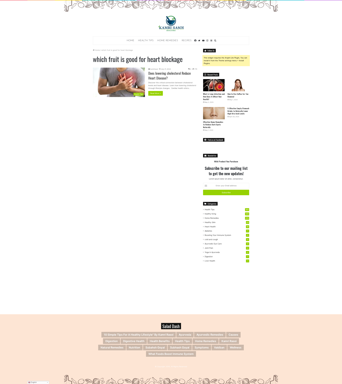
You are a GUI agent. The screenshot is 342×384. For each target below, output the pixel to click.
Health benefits (160, 341)
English (33, 382)
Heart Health (210, 227)
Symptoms (202, 347)
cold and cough (211, 239)
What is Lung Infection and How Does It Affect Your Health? (214, 96)
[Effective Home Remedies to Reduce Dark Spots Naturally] (214, 113)
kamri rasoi (229, 341)
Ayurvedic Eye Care (213, 244)
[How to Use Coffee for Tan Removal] (238, 85)
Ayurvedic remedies (210, 334)
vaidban (219, 347)
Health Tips (145, 40)
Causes (233, 334)
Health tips (182, 341)
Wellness (235, 347)
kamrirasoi (154, 69)
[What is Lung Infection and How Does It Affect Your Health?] (214, 85)
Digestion (209, 256)
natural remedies (112, 347)
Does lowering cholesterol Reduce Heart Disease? (169, 76)
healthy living (210, 214)
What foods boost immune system (171, 354)
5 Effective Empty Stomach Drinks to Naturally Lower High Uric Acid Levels (238, 111)
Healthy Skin (210, 222)
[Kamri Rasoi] (171, 23)
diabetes (208, 231)
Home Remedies (167, 40)
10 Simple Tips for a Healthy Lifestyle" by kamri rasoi (138, 334)
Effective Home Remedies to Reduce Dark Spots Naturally (213, 125)
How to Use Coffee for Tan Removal (238, 95)
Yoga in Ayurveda (212, 252)
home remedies (205, 341)
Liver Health (210, 261)
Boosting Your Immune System (218, 235)
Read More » (155, 93)
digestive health (133, 341)
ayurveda (185, 334)
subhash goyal (179, 347)
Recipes (186, 40)
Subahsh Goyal (155, 347)
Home (130, 40)
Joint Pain (209, 248)
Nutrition (134, 347)
